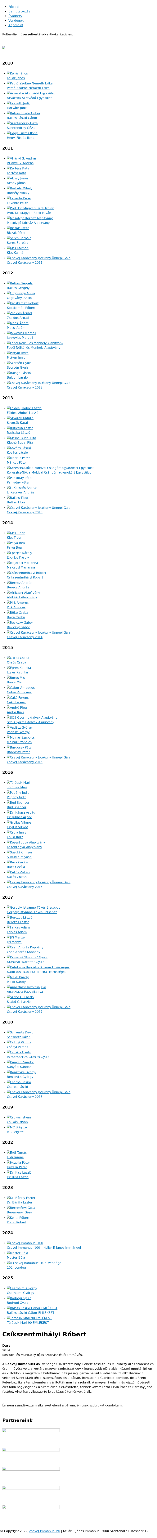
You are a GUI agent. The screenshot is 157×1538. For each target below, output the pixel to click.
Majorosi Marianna (21, 567)
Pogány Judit (16, 797)
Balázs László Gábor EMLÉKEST (30, 1313)
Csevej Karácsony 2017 (25, 1012)
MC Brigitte (15, 1132)
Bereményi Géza (19, 1212)
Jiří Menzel (14, 942)
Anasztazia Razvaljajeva (25, 992)
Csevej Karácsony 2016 (25, 887)
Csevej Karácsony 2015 (25, 762)
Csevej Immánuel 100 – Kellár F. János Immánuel (44, 1247)
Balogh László (17, 377)
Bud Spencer (16, 807)
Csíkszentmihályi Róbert (25, 577)
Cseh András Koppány (23, 952)
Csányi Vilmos (17, 1047)
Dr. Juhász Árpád (19, 817)
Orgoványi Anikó (19, 298)
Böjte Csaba (16, 617)
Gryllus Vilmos (17, 827)
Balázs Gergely (18, 288)
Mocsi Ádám (16, 328)
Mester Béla (16, 1257)
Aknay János (16, 183)
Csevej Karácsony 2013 (25, 512)
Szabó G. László (19, 1002)
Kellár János (16, 78)
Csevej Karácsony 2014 (25, 637)
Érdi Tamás (15, 1157)
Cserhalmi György (20, 1293)
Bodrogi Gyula (17, 1303)
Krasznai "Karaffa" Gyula (25, 962)
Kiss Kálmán (16, 252)
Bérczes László (18, 922)
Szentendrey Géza (21, 128)
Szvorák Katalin (18, 423)
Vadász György (18, 732)
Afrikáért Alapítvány (22, 597)
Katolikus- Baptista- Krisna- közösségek (36, 972)
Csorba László (17, 1087)
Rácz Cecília (16, 867)
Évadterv (15, 16)
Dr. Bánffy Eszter (19, 1202)
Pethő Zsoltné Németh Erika (28, 88)
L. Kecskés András (20, 492)
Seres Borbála (17, 243)
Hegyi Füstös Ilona (20, 138)
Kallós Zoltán (17, 877)
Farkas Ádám (17, 932)
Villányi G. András (20, 163)
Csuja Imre (15, 837)
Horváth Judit (17, 108)
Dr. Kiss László (18, 1177)
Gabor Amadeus (19, 692)
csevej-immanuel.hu (44, 1531)
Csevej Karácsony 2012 (25, 387)
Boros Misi (14, 682)
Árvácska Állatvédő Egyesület (29, 98)
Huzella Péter (17, 1167)
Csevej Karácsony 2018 (25, 1097)
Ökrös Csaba (16, 662)
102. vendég (16, 1267)
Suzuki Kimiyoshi (19, 857)
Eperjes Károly (18, 557)
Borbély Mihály (18, 193)
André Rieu (15, 712)
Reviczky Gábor (18, 627)
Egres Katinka (17, 672)
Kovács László (17, 452)
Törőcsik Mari (17, 787)
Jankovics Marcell (20, 338)
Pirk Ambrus (16, 607)
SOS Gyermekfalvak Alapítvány (30, 722)
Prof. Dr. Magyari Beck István (29, 213)
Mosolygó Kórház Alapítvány (28, 223)
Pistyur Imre (16, 357)
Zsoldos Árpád (18, 318)
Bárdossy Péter (18, 752)
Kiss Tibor (14, 537)
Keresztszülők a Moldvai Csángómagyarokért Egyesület (49, 472)
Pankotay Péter (18, 482)
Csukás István (17, 1122)
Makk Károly (16, 982)
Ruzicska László (18, 432)
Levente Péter (17, 203)
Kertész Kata (16, 173)
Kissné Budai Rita (20, 442)
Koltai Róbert (16, 1222)
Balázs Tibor (16, 502)
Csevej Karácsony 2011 (25, 262)
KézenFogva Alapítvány (24, 847)
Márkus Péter (17, 462)
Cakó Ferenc (16, 702)
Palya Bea (14, 547)
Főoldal (13, 7)
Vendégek (16, 20)
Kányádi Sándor (19, 1067)
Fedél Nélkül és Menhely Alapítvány (33, 347)
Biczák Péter (16, 233)
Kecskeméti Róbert (21, 308)
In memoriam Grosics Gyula (28, 1057)
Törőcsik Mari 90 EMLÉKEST (28, 1322)
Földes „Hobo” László (22, 413)
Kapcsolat (15, 25)
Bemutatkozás (19, 11)
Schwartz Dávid (18, 1037)
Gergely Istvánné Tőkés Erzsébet (32, 912)
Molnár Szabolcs (19, 742)
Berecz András (18, 587)
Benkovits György (20, 1077)
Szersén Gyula (18, 367)
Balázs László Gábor (22, 118)
